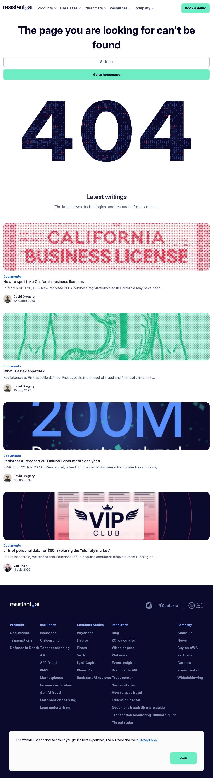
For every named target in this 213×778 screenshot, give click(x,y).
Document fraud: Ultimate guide (138, 707)
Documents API (124, 670)
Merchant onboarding (58, 700)
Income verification (56, 685)
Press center (188, 670)
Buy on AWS (187, 648)
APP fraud (48, 663)
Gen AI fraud (50, 693)
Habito (82, 640)
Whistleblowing (190, 678)
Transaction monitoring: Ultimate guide (144, 715)
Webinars (120, 655)
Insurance (48, 633)
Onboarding (49, 640)
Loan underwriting (55, 707)
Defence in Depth (24, 648)
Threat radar (122, 722)
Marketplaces (51, 678)
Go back (106, 62)
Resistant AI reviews (94, 678)
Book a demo (195, 8)
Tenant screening (54, 648)
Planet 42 (85, 670)
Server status (123, 685)
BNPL (44, 670)
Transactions (21, 640)
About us (184, 633)
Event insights (123, 663)
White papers (123, 648)
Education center (126, 700)
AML (43, 655)
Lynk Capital (87, 663)
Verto (81, 655)
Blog (115, 633)
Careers (184, 663)
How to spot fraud (127, 693)
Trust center (122, 678)
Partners (184, 655)
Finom (82, 648)
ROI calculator (123, 640)
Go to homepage (106, 75)
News (182, 640)
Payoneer (85, 633)
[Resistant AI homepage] (25, 606)
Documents (19, 633)
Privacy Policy (148, 740)
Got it (183, 758)
